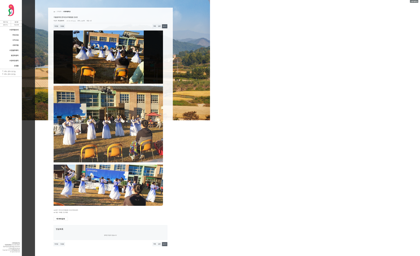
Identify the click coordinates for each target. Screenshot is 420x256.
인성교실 (15, 35)
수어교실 (15, 40)
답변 (159, 26)
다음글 (62, 26)
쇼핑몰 (16, 66)
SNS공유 (61, 219)
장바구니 (5, 25)
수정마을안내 (14, 30)
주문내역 (16, 25)
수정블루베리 (14, 50)
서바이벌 (15, 45)
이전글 (56, 26)
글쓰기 (164, 26)
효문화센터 (15, 56)
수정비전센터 (14, 61)
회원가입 (5, 22)
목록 (154, 26)
